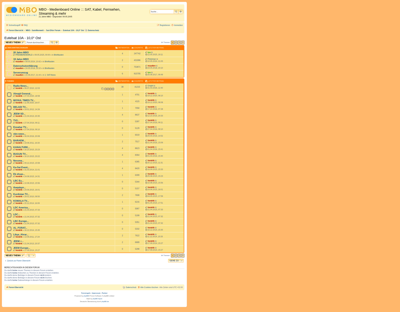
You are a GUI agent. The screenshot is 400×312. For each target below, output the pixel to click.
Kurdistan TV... (21, 194)
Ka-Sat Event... (21, 167)
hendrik (19, 88)
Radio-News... (20, 86)
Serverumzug (20, 72)
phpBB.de (105, 301)
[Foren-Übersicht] (22, 12)
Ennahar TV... (20, 127)
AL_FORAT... (20, 228)
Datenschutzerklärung (25, 66)
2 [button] (175, 42)
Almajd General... (22, 93)
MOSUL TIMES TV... (24, 100)
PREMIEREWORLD (24, 55)
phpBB (86, 296)
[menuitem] (24, 25)
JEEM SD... (19, 114)
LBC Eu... (18, 181)
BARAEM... (19, 140)
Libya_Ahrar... (20, 234)
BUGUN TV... (20, 154)
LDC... (16, 214)
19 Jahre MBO (21, 59)
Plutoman (152, 59)
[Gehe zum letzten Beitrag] (152, 52)
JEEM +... (18, 241)
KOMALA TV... (21, 201)
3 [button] (179, 42)
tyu (149, 52)
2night (150, 86)
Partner (105, 293)
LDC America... (21, 207)
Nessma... (18, 160)
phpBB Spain (97, 299)
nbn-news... (19, 134)
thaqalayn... (19, 187)
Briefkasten (59, 55)
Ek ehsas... (19, 174)
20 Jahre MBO (21, 52)
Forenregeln (85, 293)
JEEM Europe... (21, 248)
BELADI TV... (20, 107)
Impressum (96, 293)
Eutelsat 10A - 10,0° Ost (22, 38)
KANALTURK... (21, 147)
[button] (182, 42)
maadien (19, 61)
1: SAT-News (50, 75)
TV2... (16, 120)
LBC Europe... (21, 221)
